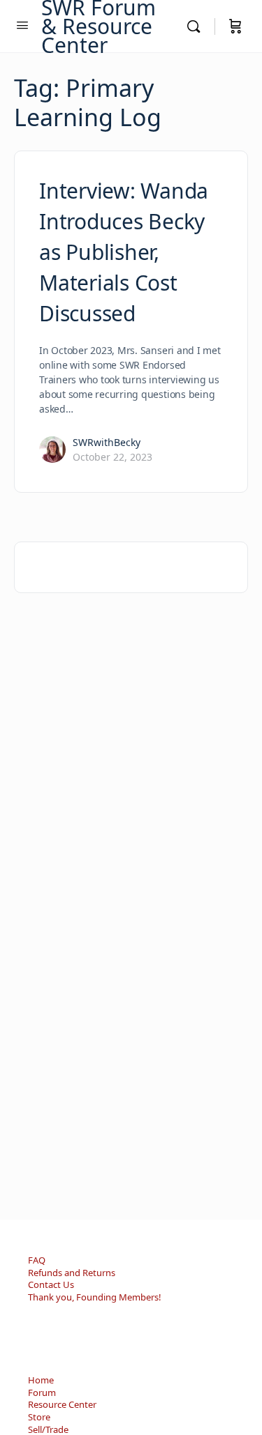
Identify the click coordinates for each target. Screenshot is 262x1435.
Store (39, 1417)
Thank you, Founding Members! (94, 1297)
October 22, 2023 (112, 456)
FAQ (36, 1260)
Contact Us (51, 1284)
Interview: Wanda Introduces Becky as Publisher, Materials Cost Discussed (123, 252)
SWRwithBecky (106, 442)
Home (41, 1380)
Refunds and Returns (71, 1272)
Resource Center (62, 1404)
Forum (42, 1392)
